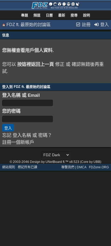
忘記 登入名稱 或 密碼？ (27, 135)
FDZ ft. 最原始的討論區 (28, 24)
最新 (61, 15)
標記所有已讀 (27, 167)
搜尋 (74, 15)
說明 (86, 15)
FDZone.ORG (99, 167)
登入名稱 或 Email (21, 95)
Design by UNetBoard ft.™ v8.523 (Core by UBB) (65, 162)
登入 (104, 24)
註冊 (86, 24)
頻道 (36, 15)
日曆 (49, 15)
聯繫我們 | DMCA (73, 167)
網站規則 (8, 167)
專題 (24, 15)
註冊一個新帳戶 (18, 142)
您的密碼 (11, 111)
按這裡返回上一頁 (35, 64)
